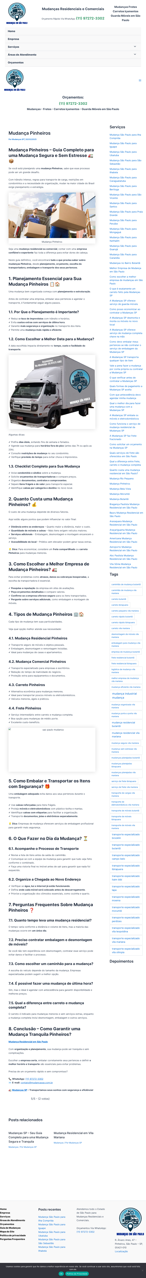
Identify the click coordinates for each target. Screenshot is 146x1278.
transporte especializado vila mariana (126, 940)
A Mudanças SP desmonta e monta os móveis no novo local (125, 321)
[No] (142, 1270)
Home (3, 1209)
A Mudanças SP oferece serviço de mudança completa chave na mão (126, 333)
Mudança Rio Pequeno (122, 478)
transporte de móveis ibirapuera (121, 818)
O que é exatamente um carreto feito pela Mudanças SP (125, 292)
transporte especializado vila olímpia (126, 950)
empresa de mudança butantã (125, 652)
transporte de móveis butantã (125, 810)
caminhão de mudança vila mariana (123, 591)
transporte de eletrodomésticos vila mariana (125, 803)
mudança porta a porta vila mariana (124, 715)
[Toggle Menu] (134, 46)
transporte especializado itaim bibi (126, 878)
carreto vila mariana (120, 628)
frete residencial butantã (122, 657)
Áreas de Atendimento (12, 1220)
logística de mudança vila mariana (123, 670)
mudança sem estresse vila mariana (124, 750)
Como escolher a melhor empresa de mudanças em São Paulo (126, 280)
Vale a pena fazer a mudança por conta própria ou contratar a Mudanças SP (126, 369)
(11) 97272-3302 (90, 18)
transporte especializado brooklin (126, 836)
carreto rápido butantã (122, 616)
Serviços (5, 1216)
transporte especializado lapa (126, 888)
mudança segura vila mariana (125, 743)
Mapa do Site (7, 1231)
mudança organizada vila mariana (123, 706)
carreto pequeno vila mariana (125, 610)
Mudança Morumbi (120, 493)
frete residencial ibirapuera (123, 663)
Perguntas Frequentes (12, 1239)
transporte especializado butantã (126, 846)
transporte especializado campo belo (126, 857)
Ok (61, 1274)
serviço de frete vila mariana (124, 787)
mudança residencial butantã (123, 724)
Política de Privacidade (77, 1274)
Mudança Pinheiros (120, 483)
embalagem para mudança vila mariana (125, 644)
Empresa (5, 1212)
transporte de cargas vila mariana (123, 794)
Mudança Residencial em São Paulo (28, 1041)
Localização (121, 1251)
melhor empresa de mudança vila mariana (125, 679)
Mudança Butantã (119, 499)
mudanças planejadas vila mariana (123, 774)
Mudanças (13, 1147)
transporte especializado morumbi (126, 909)
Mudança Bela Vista (120, 488)
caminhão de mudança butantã (126, 584)
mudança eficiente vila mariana (125, 687)
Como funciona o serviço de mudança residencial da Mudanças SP (125, 427)
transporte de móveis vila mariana (123, 826)
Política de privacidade (13, 1235)
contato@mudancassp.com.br (37, 1082)
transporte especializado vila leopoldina (126, 930)
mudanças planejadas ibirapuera (121, 765)
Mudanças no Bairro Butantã (125, 263)
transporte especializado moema (126, 898)
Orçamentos (7, 1224)
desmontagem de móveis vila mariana (125, 635)
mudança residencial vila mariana (125, 735)
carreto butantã (118, 599)
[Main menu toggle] (140, 80)
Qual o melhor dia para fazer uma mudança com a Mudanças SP (125, 407)
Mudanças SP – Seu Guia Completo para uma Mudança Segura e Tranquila (28, 1137)
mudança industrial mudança (124, 695)
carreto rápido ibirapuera (123, 622)
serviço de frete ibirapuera (123, 781)
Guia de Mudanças (10, 1227)
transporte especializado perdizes (126, 919)
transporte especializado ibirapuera (126, 867)
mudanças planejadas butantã (125, 757)
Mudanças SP (19, 1090)
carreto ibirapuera (119, 605)
